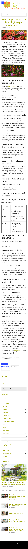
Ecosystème (6, 412)
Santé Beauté (6, 450)
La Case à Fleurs (18, 350)
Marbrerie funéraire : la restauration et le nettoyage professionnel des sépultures (16, 529)
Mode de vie (6, 433)
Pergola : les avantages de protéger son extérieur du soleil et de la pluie (13, 483)
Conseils (5, 401)
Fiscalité (4, 424)
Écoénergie (5, 406)
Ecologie (5, 409)
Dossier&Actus (6, 403)
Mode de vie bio (13, 364)
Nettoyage (5, 439)
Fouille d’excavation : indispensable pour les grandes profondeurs (17, 496)
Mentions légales (16, 543)
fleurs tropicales (12, 86)
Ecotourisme (6, 415)
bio (11, 366)
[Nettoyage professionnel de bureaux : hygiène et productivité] (4, 521)
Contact (7, 543)
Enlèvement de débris (8, 418)
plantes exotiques (5, 369)
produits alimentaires (8, 442)
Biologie (5, 398)
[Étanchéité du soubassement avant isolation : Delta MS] (4, 506)
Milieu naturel (6, 430)
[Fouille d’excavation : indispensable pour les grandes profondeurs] (4, 496)
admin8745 (3, 27)
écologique (16, 366)
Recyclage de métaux (8, 445)
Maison (4, 427)
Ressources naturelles (8, 447)
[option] (14, 15)
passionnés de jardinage (15, 368)
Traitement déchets (7, 453)
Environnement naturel (8, 421)
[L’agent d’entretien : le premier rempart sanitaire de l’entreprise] (4, 513)
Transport (5, 456)
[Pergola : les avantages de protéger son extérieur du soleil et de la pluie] (14, 472)
